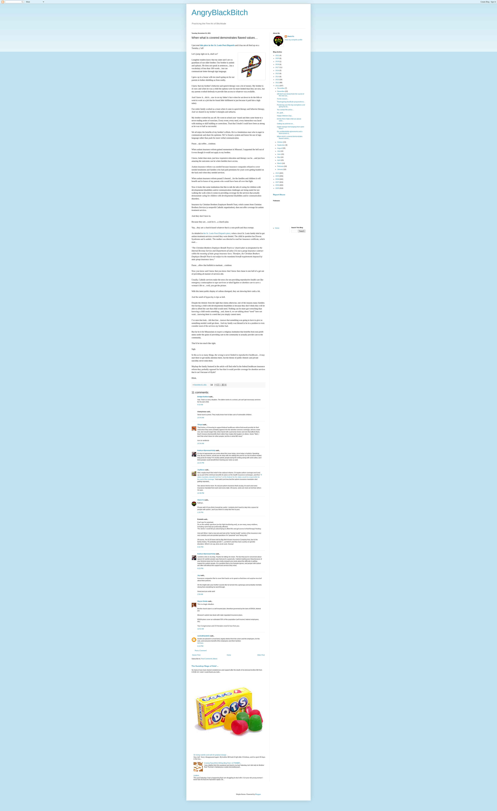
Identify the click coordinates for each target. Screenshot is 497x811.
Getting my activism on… (285, 124)
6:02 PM (200, 547)
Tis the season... (282, 99)
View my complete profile (293, 40)
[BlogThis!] (218, 385)
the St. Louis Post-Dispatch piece (216, 233)
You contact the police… (285, 110)
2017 (277, 67)
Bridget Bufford (203, 397)
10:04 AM (200, 418)
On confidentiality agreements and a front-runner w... (289, 132)
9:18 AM (200, 405)
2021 (277, 55)
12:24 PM (200, 463)
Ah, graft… (280, 113)
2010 (277, 173)
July (278, 151)
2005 (277, 188)
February (280, 166)
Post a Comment (200, 651)
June (279, 154)
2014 (277, 77)
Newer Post (196, 655)
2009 (277, 176)
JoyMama (201, 470)
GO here (200, 643)
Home (229, 655)
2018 (277, 64)
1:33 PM (200, 512)
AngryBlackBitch (220, 12)
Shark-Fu (200, 500)
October (280, 142)
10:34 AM (200, 443)
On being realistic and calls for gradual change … (210, 755)
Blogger (258, 794)
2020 (277, 58)
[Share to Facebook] (223, 385)
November (281, 91)
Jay (198, 575)
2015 (277, 73)
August (280, 148)
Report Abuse (279, 195)
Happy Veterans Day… (285, 116)
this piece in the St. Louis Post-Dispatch (217, 45)
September (281, 145)
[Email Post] (211, 384)
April (279, 160)
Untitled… (196, 775)
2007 (277, 182)
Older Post (261, 655)
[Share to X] (220, 385)
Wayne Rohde (202, 601)
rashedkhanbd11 (203, 636)
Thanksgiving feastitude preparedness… (291, 102)
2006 (277, 185)
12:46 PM (200, 493)
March (279, 163)
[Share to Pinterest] (225, 385)
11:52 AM (200, 629)
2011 (277, 86)
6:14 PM (200, 646)
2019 (277, 61)
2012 (277, 82)
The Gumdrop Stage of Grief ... (205, 666)
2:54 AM (200, 594)
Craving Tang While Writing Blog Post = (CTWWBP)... (222, 763)
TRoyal (200, 425)
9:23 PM (200, 568)
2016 (277, 70)
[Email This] (215, 385)
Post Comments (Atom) (209, 659)
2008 (277, 179)
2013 (277, 80)
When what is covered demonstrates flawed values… (289, 137)
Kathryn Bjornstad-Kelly (206, 450)
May (279, 157)
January (280, 169)
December (281, 88)
